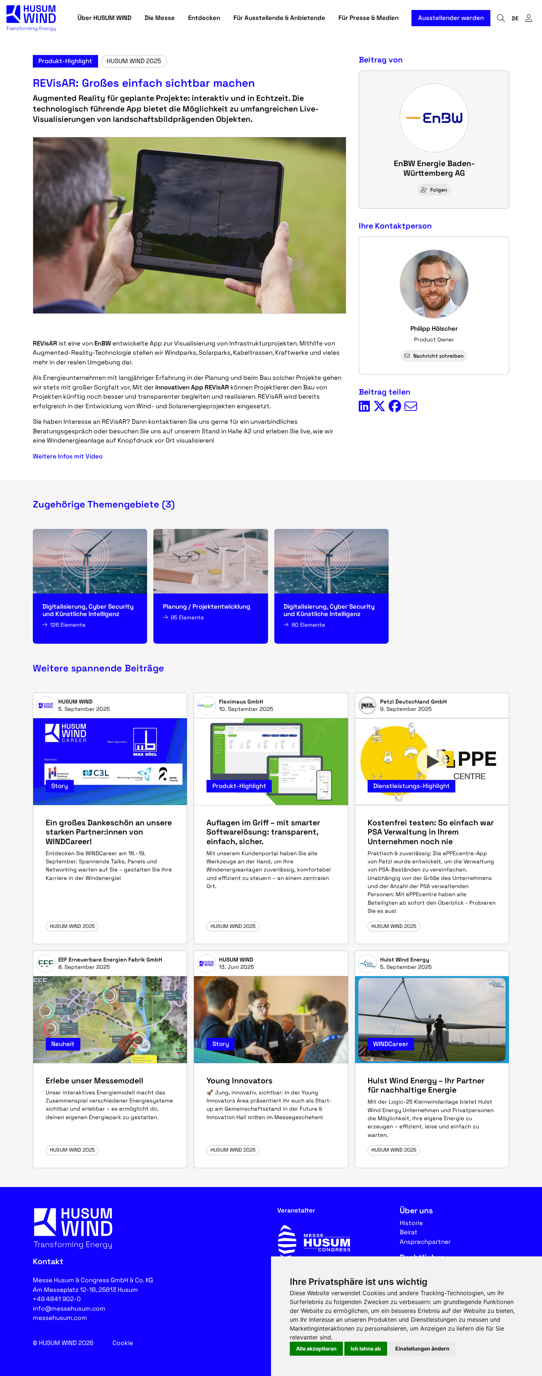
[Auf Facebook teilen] (395, 407)
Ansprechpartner (425, 1242)
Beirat (408, 1232)
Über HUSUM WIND (104, 18)
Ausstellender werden (451, 18)
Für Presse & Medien (368, 18)
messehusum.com (60, 1318)
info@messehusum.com (69, 1308)
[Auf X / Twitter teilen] (379, 407)
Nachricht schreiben (438, 355)
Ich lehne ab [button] (366, 1348)
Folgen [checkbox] (438, 189)
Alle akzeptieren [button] (316, 1348)
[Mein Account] (529, 18)
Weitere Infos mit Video (68, 456)
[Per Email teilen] (410, 407)
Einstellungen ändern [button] (422, 1348)
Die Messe (160, 18)
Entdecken (204, 18)
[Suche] (500, 18)
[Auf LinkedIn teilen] (364, 407)
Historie (411, 1223)
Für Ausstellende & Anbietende (279, 18)
